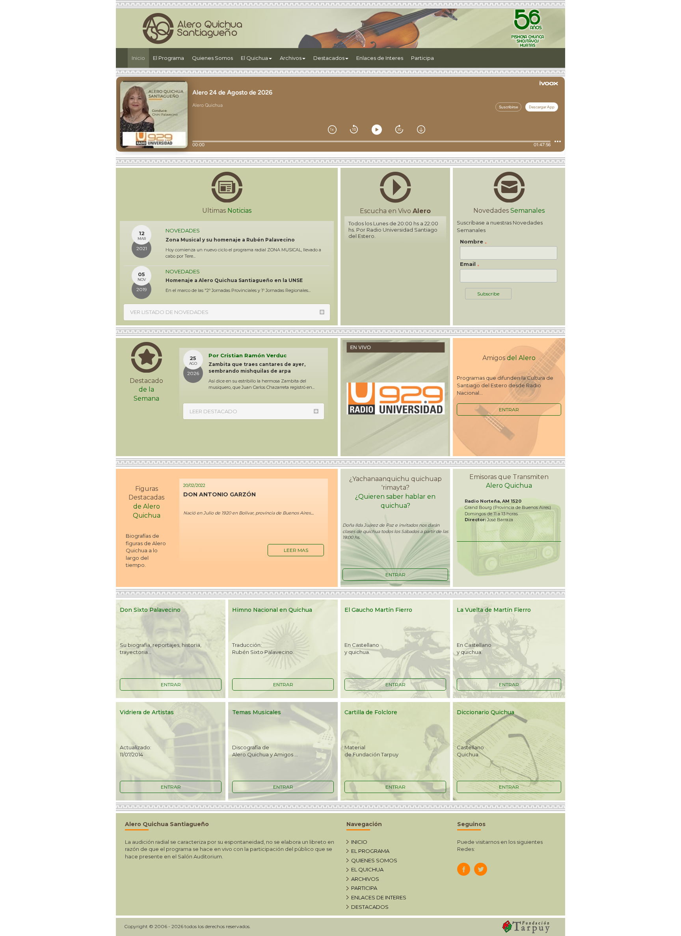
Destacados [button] (328, 58)
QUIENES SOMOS (374, 860)
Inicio (140, 57)
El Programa (168, 58)
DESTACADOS (370, 907)
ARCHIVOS (365, 879)
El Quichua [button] (254, 58)
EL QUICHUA (367, 869)
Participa (422, 58)
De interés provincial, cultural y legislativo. (223, 285)
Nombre (473, 241)
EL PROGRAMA (370, 851)
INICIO (359, 842)
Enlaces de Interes (379, 58)
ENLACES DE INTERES (378, 897)
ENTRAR (509, 409)
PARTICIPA (364, 888)
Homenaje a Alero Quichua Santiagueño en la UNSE (234, 250)
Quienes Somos (212, 58)
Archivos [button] (290, 58)
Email (469, 264)
